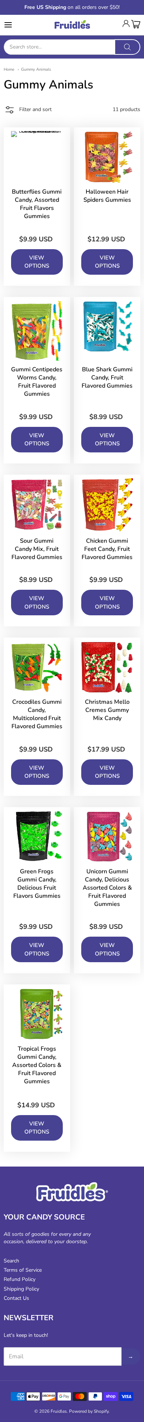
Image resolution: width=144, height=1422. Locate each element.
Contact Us (16, 1298)
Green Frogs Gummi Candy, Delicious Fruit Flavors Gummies (37, 883)
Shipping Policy (21, 1288)
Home (9, 69)
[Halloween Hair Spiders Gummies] (107, 157)
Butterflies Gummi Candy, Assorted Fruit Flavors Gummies (37, 204)
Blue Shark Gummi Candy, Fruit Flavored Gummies (107, 377)
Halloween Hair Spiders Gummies (107, 196)
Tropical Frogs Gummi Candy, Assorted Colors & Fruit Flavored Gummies (36, 1065)
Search (11, 1260)
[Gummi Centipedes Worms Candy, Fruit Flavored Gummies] (37, 331)
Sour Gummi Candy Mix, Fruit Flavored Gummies (36, 549)
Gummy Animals (36, 69)
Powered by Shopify (89, 1411)
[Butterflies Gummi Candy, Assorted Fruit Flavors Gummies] (37, 157)
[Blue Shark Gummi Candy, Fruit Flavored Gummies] (107, 326)
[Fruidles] (72, 25)
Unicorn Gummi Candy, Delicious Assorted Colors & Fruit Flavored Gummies (107, 887)
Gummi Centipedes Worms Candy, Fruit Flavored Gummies (36, 381)
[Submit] (127, 47)
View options (36, 262)
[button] (28, 111)
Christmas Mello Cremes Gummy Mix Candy (107, 710)
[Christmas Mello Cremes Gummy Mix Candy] (107, 667)
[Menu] (17, 24)
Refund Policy (19, 1279)
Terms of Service (23, 1270)
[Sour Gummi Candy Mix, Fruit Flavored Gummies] (37, 504)
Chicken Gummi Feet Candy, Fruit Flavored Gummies (107, 549)
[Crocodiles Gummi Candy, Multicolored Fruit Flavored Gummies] (37, 667)
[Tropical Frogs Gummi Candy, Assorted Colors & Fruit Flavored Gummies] (37, 1014)
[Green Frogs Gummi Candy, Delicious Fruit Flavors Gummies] (37, 837)
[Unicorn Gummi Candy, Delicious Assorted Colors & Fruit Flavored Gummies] (107, 837)
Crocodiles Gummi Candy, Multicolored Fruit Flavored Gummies (36, 714)
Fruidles (59, 1411)
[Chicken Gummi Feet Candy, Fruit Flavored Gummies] (107, 505)
